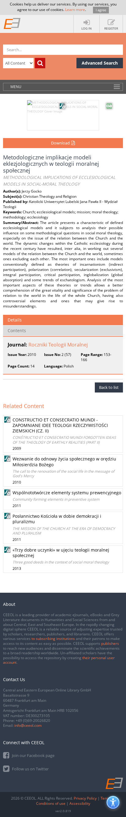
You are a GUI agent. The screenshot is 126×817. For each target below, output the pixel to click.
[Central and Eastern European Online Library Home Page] (12, 23)
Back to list (109, 387)
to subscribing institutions (53, 638)
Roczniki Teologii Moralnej (58, 344)
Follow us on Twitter (30, 769)
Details (15, 320)
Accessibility (79, 803)
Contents (17, 330)
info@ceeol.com (28, 725)
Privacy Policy (85, 798)
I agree (101, 10)
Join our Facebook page (32, 755)
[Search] (40, 63)
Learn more (75, 9)
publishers (110, 643)
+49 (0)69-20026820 (33, 720)
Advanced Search (100, 63)
